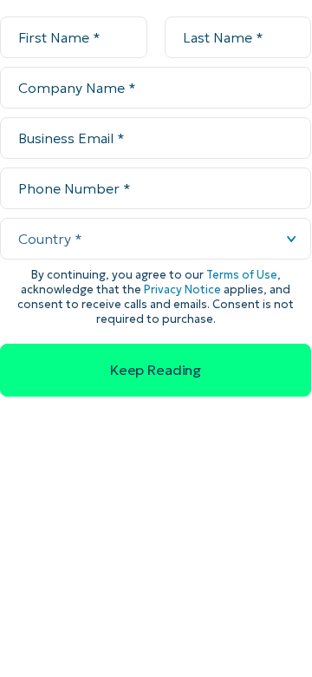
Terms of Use (241, 274)
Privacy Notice (182, 289)
